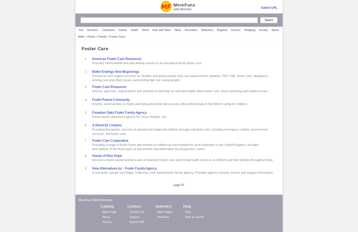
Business (92, 30)
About (106, 217)
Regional (222, 30)
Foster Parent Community (111, 99)
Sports (275, 30)
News (178, 30)
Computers (108, 30)
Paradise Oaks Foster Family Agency (119, 112)
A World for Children (107, 125)
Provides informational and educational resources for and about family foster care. (147, 63)
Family (102, 36)
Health (134, 30)
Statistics (163, 217)
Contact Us (136, 212)
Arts (81, 30)
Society (263, 30)
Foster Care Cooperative (110, 140)
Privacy (107, 221)
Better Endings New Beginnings (115, 71)
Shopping (249, 30)
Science (236, 30)
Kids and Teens (161, 30)
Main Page (109, 212)
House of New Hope (107, 156)
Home (145, 30)
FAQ (188, 212)
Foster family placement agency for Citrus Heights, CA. (129, 116)
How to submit (194, 217)
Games (123, 30)
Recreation (191, 30)
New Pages (164, 212)
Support (134, 217)
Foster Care (117, 36)
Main (81, 36)
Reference (207, 30)
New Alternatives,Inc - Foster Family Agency (124, 168)
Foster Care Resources (109, 87)
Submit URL (269, 7)
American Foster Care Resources (116, 59)
